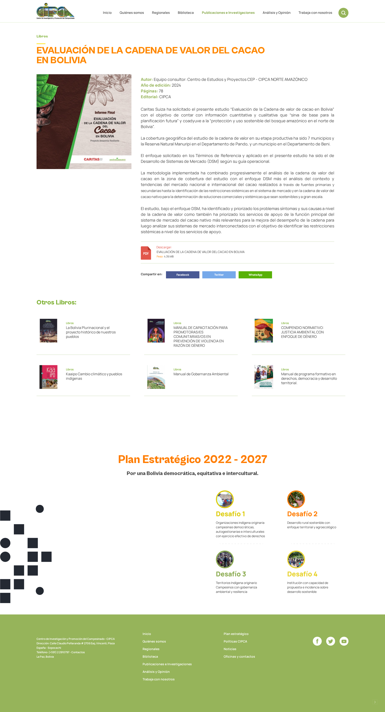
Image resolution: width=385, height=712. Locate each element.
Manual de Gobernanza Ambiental (201, 374)
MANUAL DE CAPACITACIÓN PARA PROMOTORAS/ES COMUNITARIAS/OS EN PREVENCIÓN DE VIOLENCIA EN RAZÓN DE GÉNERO (201, 336)
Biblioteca (186, 12)
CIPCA (55, 11)
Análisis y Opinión (277, 12)
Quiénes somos (132, 12)
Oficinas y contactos (239, 656)
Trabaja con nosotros (315, 12)
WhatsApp (255, 275)
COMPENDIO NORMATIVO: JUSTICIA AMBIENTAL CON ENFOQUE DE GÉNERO (302, 332)
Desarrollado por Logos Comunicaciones (375, 702)
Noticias (230, 649)
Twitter (219, 275)
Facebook (182, 275)
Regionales (161, 12)
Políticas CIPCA (235, 641)
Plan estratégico (236, 634)
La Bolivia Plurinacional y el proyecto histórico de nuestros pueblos (91, 332)
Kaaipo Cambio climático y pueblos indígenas (94, 376)
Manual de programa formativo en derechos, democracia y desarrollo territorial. (309, 378)
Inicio (107, 12)
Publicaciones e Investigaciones (228, 12)
